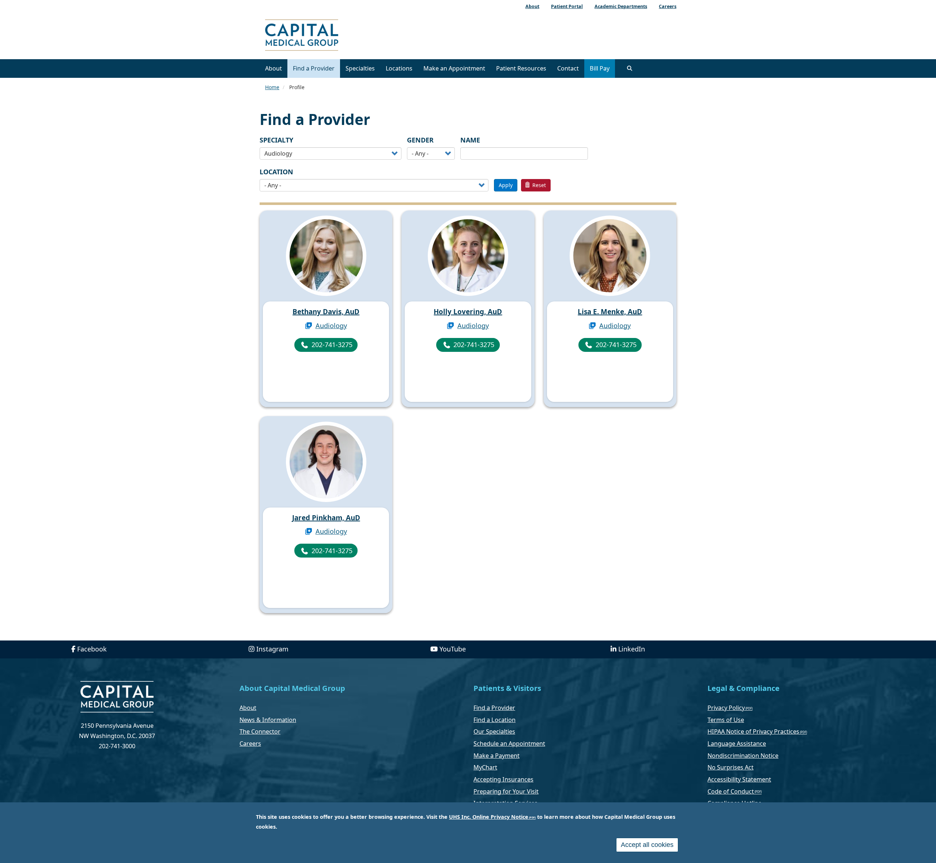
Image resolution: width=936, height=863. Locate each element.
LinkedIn (631, 649)
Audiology (331, 325)
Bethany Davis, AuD (325, 311)
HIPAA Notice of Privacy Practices (753, 731)
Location (276, 171)
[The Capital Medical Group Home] (334, 36)
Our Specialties (494, 731)
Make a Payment (496, 756)
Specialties (360, 68)
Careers (250, 744)
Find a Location (494, 720)
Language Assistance (736, 744)
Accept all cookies (647, 844)
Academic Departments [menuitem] (621, 6)
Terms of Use (725, 720)
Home (272, 87)
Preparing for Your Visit (506, 791)
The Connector (259, 731)
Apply (506, 185)
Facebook (92, 649)
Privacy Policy (726, 708)
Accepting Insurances (503, 779)
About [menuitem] (532, 6)
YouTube (452, 649)
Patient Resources (521, 68)
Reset (538, 185)
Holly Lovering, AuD (468, 311)
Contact (568, 68)
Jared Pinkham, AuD (326, 517)
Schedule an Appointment (509, 744)
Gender (420, 140)
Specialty (276, 140)
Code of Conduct (730, 791)
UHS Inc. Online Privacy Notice (488, 816)
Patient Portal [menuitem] (567, 6)
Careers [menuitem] (667, 6)
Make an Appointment (454, 68)
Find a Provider (314, 68)
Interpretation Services (505, 803)
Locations (399, 68)
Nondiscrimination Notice (742, 756)
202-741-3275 (332, 344)
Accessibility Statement (739, 779)
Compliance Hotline (734, 803)
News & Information (267, 720)
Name (470, 140)
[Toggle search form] (629, 68)
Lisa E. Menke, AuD (610, 311)
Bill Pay (599, 68)
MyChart (485, 767)
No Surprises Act (730, 767)
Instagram (272, 649)
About (273, 68)
